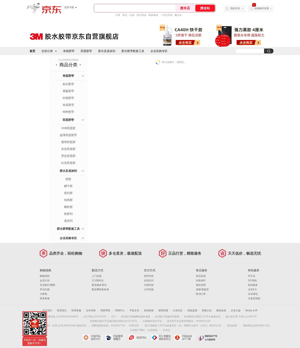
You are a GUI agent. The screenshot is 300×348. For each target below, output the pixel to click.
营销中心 (120, 310)
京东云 (166, 330)
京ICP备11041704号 (94, 316)
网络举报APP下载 (184, 337)
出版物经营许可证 (152, 321)
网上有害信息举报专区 (161, 337)
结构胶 (68, 200)
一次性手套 (166, 15)
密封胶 (68, 193)
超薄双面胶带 (68, 135)
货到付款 (149, 276)
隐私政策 (221, 310)
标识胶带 (68, 84)
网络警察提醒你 (115, 337)
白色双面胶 (68, 162)
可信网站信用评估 (92, 337)
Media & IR (251, 310)
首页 (32, 51)
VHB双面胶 (68, 128)
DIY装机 (252, 280)
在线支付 (149, 280)
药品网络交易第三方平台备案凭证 (202, 316)
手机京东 (134, 310)
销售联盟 (163, 310)
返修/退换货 (202, 289)
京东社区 (178, 310)
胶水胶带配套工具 (132, 51)
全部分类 (47, 51)
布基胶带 (68, 104)
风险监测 (192, 310)
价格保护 (201, 280)
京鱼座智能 (254, 298)
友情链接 (149, 310)
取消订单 (201, 294)
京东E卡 (252, 289)
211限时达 (97, 280)
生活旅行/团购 (47, 285)
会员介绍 (45, 280)
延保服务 (253, 285)
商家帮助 (105, 310)
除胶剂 (68, 213)
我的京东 (235, 8)
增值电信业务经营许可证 (256, 325)
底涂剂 (68, 220)
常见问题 (45, 289)
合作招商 (91, 310)
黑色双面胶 (68, 155)
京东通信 (253, 294)
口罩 (117, 15)
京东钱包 (153, 330)
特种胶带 (68, 111)
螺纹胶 (68, 206)
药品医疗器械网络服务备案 (135, 316)
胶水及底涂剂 (106, 51)
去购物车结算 (261, 8)
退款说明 (201, 285)
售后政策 (201, 276)
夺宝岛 (251, 276)
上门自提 (97, 276)
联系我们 (62, 310)
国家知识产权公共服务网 (207, 337)
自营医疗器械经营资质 (167, 316)
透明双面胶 (68, 142)
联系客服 (45, 298)
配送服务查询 (99, 285)
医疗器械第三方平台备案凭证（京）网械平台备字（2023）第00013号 (183, 325)
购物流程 (45, 276)
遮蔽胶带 (68, 91)
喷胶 (68, 179)
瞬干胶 (68, 186)
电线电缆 (153, 15)
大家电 (43, 294)
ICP (113, 316)
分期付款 (149, 285)
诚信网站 (138, 337)
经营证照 (134, 325)
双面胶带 (86, 51)
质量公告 (207, 310)
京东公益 (236, 310)
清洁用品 (141, 15)
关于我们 (47, 310)
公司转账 (149, 289)
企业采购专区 (159, 51)
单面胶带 (68, 51)
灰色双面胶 (68, 149)
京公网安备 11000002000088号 (61, 316)
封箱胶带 (68, 98)
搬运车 (178, 15)
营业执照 (232, 325)
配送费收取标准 (100, 289)
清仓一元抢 (128, 15)
